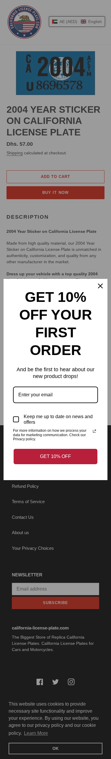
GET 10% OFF (55, 456)
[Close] (100, 286)
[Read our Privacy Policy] (94, 431)
